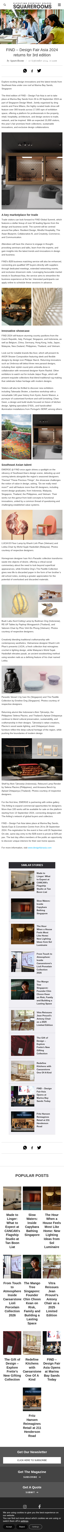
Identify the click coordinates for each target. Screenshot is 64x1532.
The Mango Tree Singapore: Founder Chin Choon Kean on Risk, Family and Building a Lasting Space (45, 992)
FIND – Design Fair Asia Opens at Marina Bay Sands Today (44, 1094)
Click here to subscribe (32, 1460)
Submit (32, 1492)
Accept (9, 1527)
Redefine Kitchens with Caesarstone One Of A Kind (44, 1068)
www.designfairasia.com (40, 847)
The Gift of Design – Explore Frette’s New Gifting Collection (43, 1045)
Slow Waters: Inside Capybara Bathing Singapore (43, 907)
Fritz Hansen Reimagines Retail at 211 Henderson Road (43, 1120)
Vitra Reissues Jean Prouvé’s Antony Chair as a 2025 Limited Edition (45, 1018)
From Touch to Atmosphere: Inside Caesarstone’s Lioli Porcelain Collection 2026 (44, 963)
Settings (35, 1527)
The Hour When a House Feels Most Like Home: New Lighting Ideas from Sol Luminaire (44, 935)
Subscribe (32, 1477)
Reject (22, 1527)
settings (24, 1521)
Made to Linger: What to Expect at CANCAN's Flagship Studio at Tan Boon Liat (44, 882)
